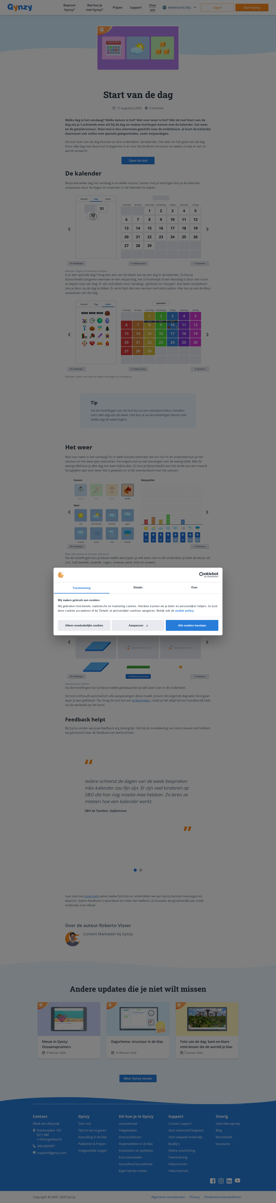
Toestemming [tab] (81, 587)
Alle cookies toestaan (192, 625)
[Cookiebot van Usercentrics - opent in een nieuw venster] (202, 575)
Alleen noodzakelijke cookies (84, 625)
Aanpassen (136, 625)
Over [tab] (194, 587)
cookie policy (184, 610)
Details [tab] (138, 587)
